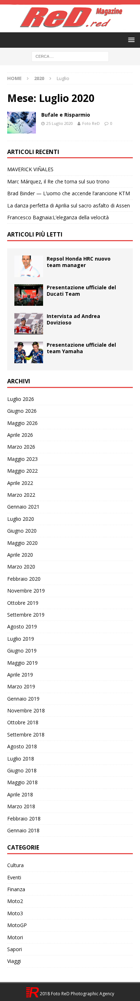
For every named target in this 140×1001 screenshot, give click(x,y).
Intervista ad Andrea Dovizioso (73, 319)
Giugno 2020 (22, 530)
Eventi (14, 877)
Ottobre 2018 (22, 722)
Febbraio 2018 (24, 818)
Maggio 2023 (22, 458)
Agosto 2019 (22, 626)
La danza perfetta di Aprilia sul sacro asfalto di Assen (68, 205)
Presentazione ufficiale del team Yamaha (81, 348)
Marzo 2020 (21, 566)
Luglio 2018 (20, 758)
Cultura (15, 865)
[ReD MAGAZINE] (70, 28)
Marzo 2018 (21, 806)
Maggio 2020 (22, 542)
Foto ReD (91, 123)
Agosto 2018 (22, 746)
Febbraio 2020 (24, 578)
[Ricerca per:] (70, 56)
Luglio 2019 (20, 638)
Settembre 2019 (26, 614)
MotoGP (17, 925)
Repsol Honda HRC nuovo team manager (79, 261)
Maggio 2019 (22, 662)
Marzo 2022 (21, 494)
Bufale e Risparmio (65, 114)
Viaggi (14, 961)
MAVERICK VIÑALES (30, 169)
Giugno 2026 (22, 410)
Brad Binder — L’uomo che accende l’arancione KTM (68, 193)
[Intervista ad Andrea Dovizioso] (28, 324)
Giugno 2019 (22, 650)
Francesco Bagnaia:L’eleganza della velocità (58, 217)
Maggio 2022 (22, 470)
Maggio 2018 (22, 782)
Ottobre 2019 (22, 602)
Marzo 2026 (21, 446)
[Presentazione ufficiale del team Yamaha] (28, 352)
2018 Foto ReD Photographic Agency (76, 994)
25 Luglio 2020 (59, 123)
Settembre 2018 (26, 734)
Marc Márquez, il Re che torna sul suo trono (58, 181)
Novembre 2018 (26, 710)
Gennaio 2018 (23, 830)
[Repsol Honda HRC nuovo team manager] (28, 266)
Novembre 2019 (26, 590)
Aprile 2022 (20, 483)
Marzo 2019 (21, 686)
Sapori (14, 949)
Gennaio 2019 (23, 698)
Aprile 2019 (20, 674)
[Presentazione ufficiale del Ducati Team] (28, 295)
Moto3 (15, 913)
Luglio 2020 (20, 518)
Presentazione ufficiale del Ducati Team (81, 290)
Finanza (16, 889)
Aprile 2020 (20, 554)
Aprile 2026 (20, 434)
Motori (15, 937)
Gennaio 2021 (23, 506)
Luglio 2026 (20, 399)
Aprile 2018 (20, 794)
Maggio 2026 (22, 423)
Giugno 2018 (22, 770)
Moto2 (15, 901)
